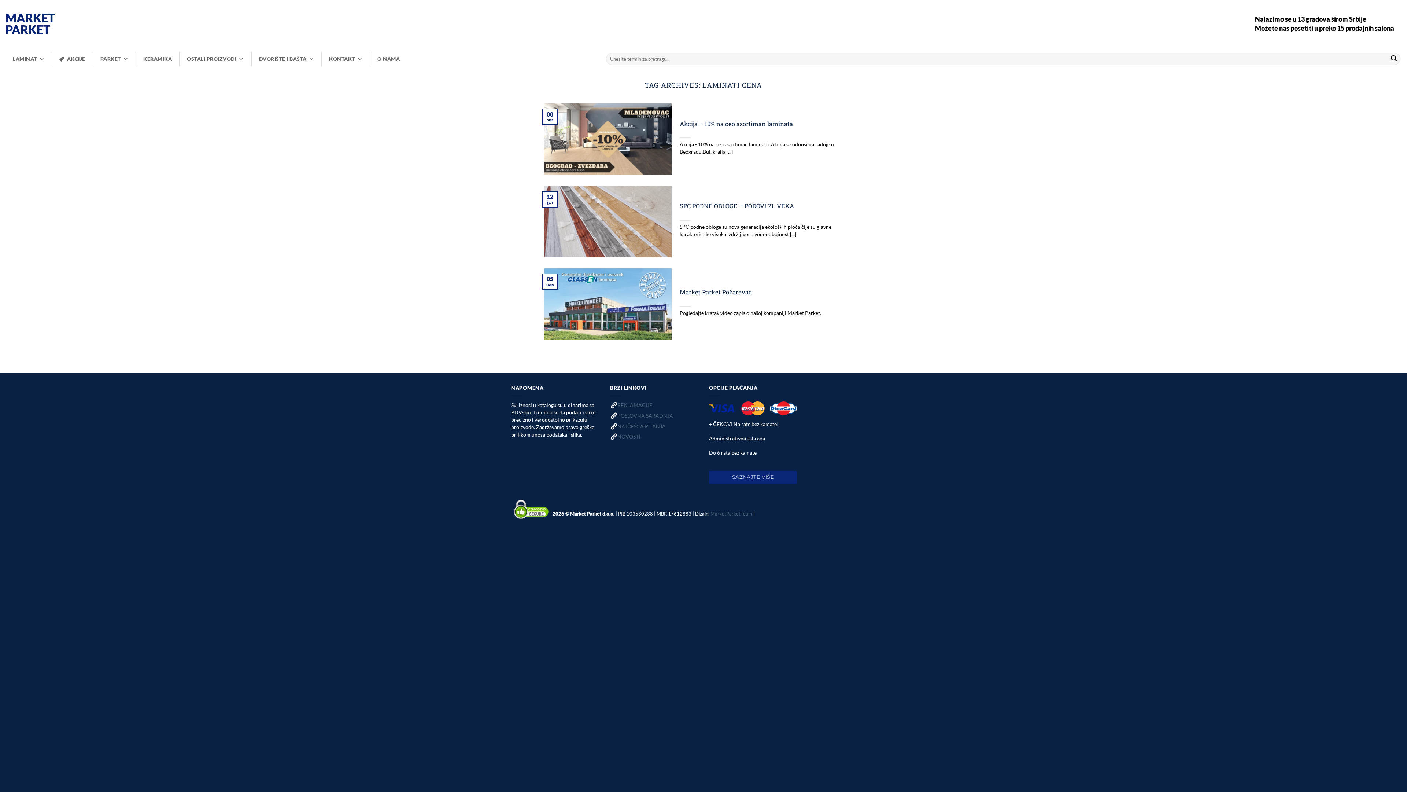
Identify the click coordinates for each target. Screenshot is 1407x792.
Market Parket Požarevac (716, 292)
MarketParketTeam (731, 514)
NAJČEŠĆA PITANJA (641, 426)
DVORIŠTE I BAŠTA (283, 59)
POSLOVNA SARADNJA (645, 415)
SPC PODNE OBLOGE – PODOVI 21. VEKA (737, 206)
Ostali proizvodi (211, 59)
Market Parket (30, 24)
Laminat (25, 59)
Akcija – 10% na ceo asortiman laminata (736, 124)
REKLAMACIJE (634, 405)
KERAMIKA (157, 59)
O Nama (388, 59)
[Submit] (1394, 59)
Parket (110, 59)
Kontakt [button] (342, 59)
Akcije (76, 59)
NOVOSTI (628, 436)
